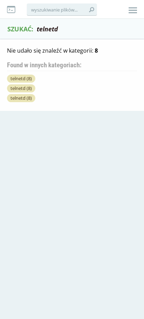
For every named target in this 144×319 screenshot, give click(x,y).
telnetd (21, 78)
